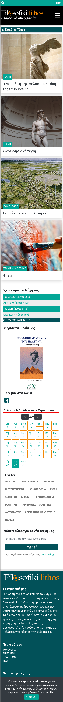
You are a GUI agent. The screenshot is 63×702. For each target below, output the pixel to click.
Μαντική (11, 504)
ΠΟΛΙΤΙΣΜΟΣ (10, 657)
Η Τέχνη (9, 275)
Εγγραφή (31, 547)
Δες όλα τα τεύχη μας (15, 319)
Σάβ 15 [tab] (7, 444)
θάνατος (11, 497)
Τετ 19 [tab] (39, 444)
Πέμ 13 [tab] (47, 435)
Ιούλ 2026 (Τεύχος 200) (17, 296)
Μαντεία (45, 504)
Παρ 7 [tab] (55, 425)
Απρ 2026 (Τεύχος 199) (16, 302)
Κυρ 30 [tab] (15, 463)
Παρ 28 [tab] (55, 454)
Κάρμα (9, 520)
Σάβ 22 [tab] (7, 454)
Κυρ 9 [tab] (15, 435)
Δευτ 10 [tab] (23, 435)
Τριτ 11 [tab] (31, 435)
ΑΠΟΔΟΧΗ (31, 697)
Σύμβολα (48, 481)
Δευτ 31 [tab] (23, 463)
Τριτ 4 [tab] (31, 425)
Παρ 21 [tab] (55, 444)
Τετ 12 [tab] (39, 435)
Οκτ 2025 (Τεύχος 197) (16, 314)
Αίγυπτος (11, 481)
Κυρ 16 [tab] (15, 444)
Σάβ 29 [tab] (7, 463)
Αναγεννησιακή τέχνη (19, 151)
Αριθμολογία (45, 497)
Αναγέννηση (30, 481)
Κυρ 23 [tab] (15, 454)
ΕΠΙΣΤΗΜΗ (9, 653)
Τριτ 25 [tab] (31, 454)
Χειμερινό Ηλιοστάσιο (40, 512)
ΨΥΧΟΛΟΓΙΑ (9, 649)
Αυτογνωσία (13, 512)
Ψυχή (53, 489)
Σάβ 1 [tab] (7, 425)
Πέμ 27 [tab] (47, 454)
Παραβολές (28, 504)
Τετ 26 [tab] (39, 454)
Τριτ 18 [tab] (31, 444)
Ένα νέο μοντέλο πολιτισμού (25, 213)
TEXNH (6, 660)
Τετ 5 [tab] (39, 423)
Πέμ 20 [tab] (47, 444)
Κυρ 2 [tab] (15, 425)
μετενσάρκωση (15, 489)
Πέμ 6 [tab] (47, 425)
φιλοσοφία (38, 489)
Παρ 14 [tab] (55, 435)
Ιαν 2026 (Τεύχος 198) (16, 308)
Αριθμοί (26, 497)
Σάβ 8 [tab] (7, 435)
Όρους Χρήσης (47, 554)
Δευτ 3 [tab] (23, 425)
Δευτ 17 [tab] (23, 444)
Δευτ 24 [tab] (23, 454)
